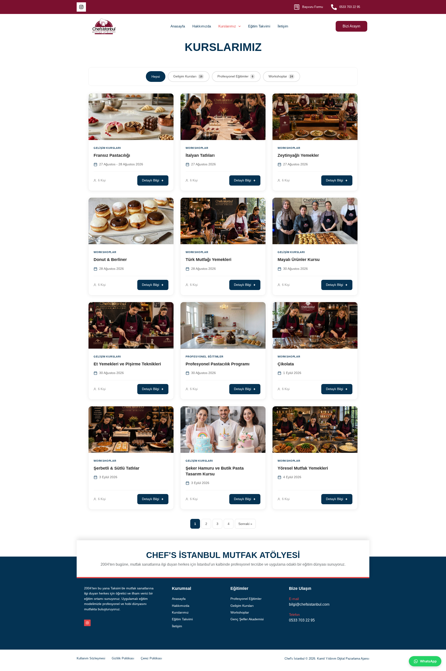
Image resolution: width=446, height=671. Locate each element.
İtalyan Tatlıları (200, 155)
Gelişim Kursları (188, 76)
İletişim (283, 26)
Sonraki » (245, 524)
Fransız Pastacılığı (112, 155)
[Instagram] (81, 7)
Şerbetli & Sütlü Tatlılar (116, 468)
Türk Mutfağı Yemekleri (208, 259)
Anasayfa (178, 26)
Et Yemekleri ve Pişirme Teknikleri (127, 364)
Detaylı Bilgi (150, 180)
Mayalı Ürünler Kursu (299, 259)
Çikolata (286, 364)
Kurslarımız (227, 26)
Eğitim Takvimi (259, 26)
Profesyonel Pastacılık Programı (217, 364)
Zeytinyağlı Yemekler (298, 155)
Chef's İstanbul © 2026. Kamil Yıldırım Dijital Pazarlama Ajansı (327, 658)
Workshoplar (281, 76)
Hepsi (155, 76)
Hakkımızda (201, 26)
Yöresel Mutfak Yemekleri (303, 468)
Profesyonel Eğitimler (235, 76)
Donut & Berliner (110, 259)
